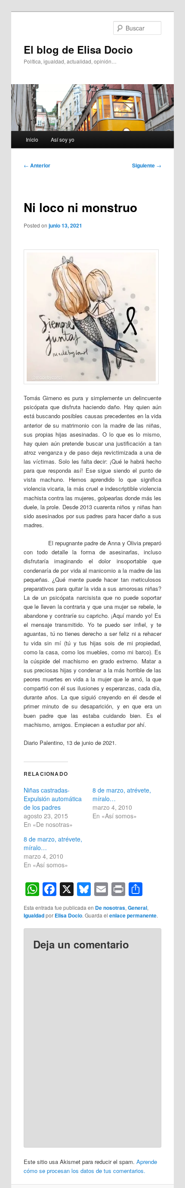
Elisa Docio (68, 915)
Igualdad (34, 915)
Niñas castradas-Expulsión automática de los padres (53, 798)
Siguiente (146, 165)
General (137, 908)
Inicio (32, 139)
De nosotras (110, 908)
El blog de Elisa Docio (78, 49)
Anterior (37, 165)
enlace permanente (133, 915)
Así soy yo (62, 139)
